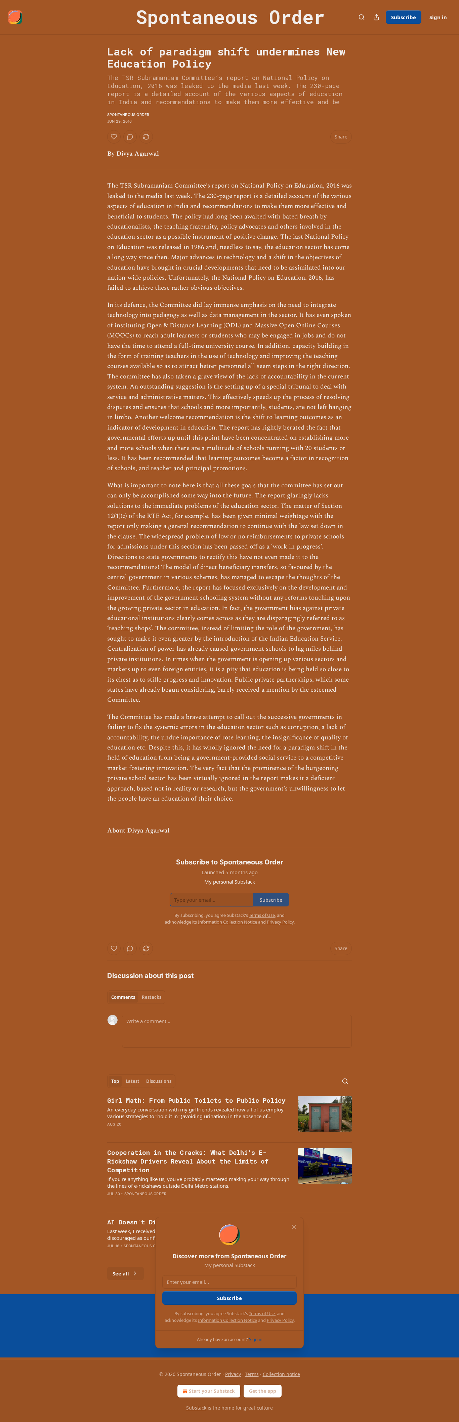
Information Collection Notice (227, 1320)
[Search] (361, 17)
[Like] (114, 137)
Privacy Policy (280, 1320)
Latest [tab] (132, 1081)
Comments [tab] (123, 997)
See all (121, 1273)
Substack (196, 1408)
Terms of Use (262, 1313)
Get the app (262, 1391)
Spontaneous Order (128, 114)
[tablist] (136, 997)
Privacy (233, 1374)
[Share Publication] (376, 17)
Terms (252, 1374)
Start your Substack (212, 1391)
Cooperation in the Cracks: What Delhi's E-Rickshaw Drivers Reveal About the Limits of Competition (187, 1161)
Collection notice (281, 1374)
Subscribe (403, 17)
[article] (229, 1116)
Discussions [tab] (158, 1081)
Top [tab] (115, 1081)
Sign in (438, 17)
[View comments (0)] (130, 137)
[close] (294, 1226)
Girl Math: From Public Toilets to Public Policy (196, 1100)
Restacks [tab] (151, 997)
